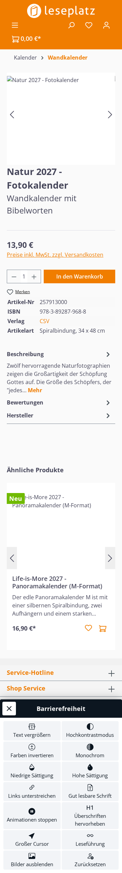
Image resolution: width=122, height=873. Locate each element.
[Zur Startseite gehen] (61, 11)
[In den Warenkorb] (103, 628)
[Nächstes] (110, 114)
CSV (44, 321)
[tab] (59, 372)
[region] (61, 114)
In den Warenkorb (79, 276)
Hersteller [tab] (20, 415)
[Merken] (88, 628)
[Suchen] (71, 25)
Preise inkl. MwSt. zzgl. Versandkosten (55, 254)
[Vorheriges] (12, 114)
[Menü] (15, 25)
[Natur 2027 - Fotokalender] (61, 114)
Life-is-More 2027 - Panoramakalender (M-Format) (57, 582)
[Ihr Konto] (106, 25)
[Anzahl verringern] (14, 276)
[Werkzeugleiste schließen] (9, 708)
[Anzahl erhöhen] (34, 276)
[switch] (32, 731)
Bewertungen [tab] (25, 402)
